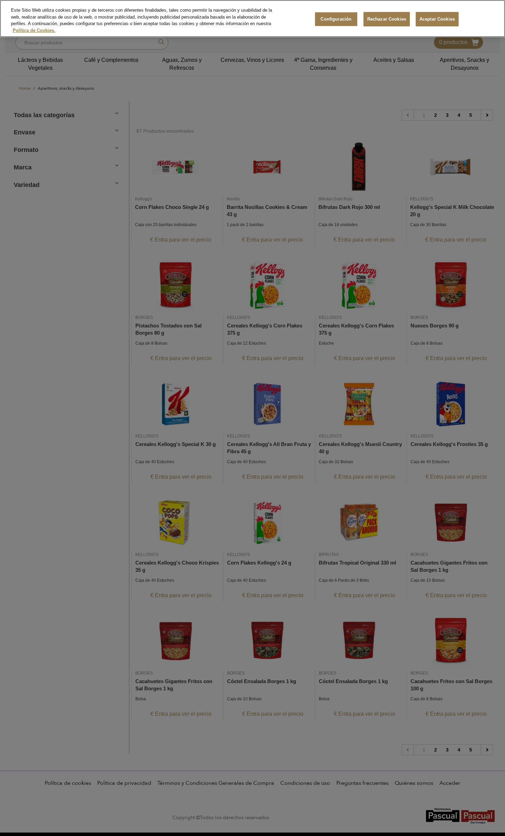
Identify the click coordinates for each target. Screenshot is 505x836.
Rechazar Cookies (386, 19)
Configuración (336, 19)
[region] (252, 18)
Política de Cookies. (34, 30)
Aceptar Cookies (437, 19)
